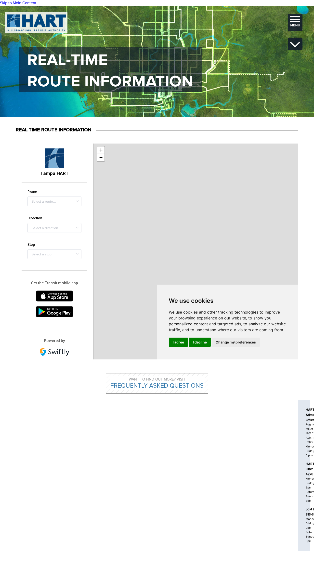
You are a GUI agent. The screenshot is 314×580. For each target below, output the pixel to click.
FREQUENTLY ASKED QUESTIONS (157, 385)
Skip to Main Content (18, 2)
